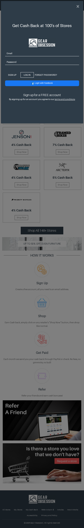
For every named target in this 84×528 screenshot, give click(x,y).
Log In (27, 75)
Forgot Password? (46, 75)
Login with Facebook (44, 83)
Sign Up (12, 75)
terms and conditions (65, 99)
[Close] (77, 6)
